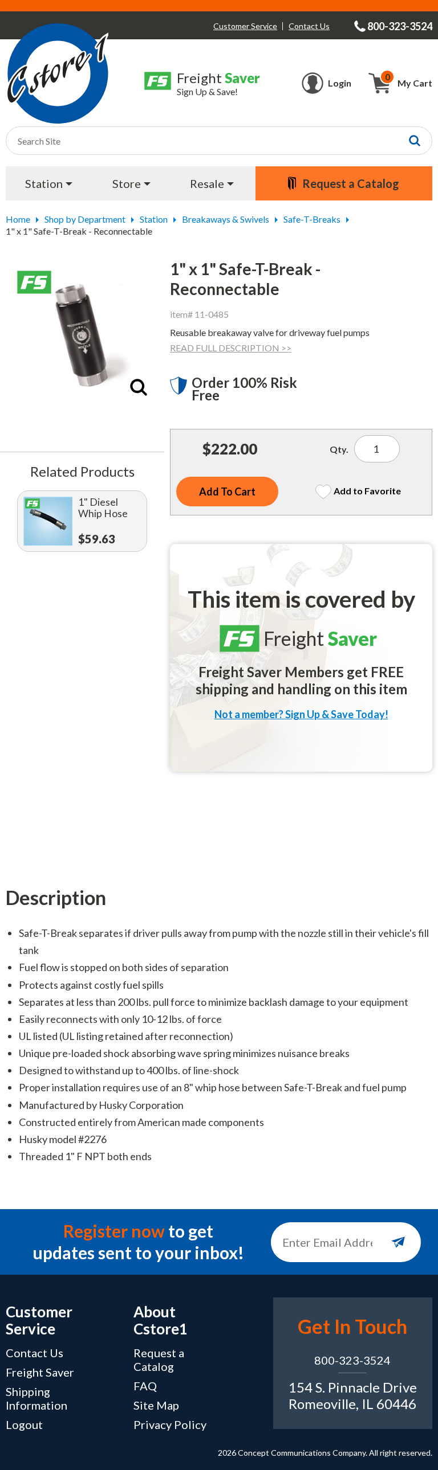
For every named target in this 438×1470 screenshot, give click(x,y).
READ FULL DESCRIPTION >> (230, 347)
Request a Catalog (158, 1359)
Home (18, 219)
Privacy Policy (169, 1424)
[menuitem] (50, 183)
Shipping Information (36, 1398)
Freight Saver (40, 1372)
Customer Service (245, 26)
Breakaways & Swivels (225, 219)
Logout (24, 1424)
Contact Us (309, 26)
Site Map (156, 1405)
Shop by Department (84, 219)
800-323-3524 (352, 1360)
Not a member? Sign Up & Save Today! (301, 714)
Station (154, 219)
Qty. (339, 449)
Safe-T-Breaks (311, 219)
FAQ (145, 1386)
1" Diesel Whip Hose (103, 507)
